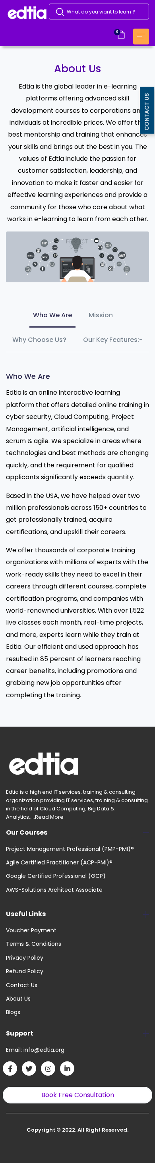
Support (19, 1033)
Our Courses (26, 832)
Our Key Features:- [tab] (113, 339)
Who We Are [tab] (52, 315)
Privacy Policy (24, 958)
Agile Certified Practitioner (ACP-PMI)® (59, 862)
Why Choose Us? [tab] (39, 339)
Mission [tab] (101, 315)
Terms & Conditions (33, 944)
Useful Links (26, 913)
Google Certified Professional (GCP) (56, 876)
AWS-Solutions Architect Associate (54, 890)
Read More (49, 817)
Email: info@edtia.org (35, 1050)
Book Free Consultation (77, 1094)
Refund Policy (24, 971)
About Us (18, 999)
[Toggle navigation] (141, 36)
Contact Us (21, 985)
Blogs (13, 1012)
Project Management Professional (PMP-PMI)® (70, 849)
